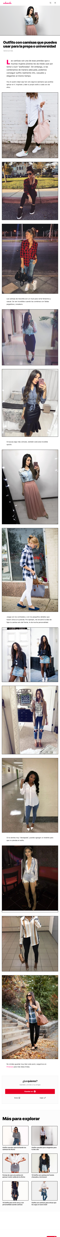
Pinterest (10, 1067)
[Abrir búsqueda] (50, 3)
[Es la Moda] (7, 3)
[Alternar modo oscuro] (55, 3)
